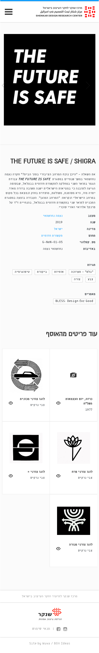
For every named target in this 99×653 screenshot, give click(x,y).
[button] (7, 82)
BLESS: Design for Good (74, 301)
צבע (90, 279)
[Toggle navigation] (6, 11)
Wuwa (46, 643)
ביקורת (42, 271)
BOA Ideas (62, 643)
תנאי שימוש (41, 628)
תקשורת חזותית (52, 235)
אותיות (59, 271)
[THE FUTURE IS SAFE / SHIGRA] (49, 79)
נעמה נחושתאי (53, 215)
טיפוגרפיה (22, 271)
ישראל (58, 229)
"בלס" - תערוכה (82, 271)
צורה (77, 279)
